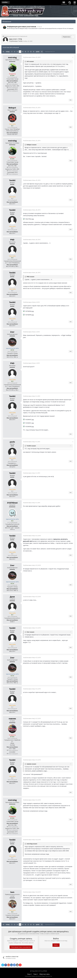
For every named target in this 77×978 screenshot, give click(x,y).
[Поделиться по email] (17, 965)
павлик (12, 718)
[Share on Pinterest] (20, 965)
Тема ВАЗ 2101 (36, 971)
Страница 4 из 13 (49, 51)
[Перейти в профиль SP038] (4, 27)
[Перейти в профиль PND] (12, 250)
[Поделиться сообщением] (72, 57)
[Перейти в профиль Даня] (12, 607)
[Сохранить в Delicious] (14, 965)
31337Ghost (12, 502)
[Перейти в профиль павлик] (12, 729)
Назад (7, 51)
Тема (35, 974)
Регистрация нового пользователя (21, 947)
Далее (37, 51)
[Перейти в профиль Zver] (12, 342)
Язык (29, 974)
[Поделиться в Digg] (11, 965)
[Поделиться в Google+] (8, 965)
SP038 (45, 971)
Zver (12, 332)
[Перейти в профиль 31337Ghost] (12, 513)
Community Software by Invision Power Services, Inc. (38, 976)
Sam (12, 892)
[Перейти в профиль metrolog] (12, 67)
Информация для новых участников (21, 27)
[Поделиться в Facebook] (5, 965)
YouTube (12, 745)
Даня (12, 596)
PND (12, 239)
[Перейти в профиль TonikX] (5, 39)
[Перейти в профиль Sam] (12, 904)
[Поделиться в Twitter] (2, 965)
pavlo (12, 442)
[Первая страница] (3, 51)
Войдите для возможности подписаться (15, 36)
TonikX (20, 41)
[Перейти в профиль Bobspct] (12, 118)
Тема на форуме (13, 84)
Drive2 (12, 743)
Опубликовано (31, 57)
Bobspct (12, 107)
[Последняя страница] (41, 51)
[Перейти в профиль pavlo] (12, 452)
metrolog (12, 57)
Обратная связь (44, 974)
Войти (56, 945)
